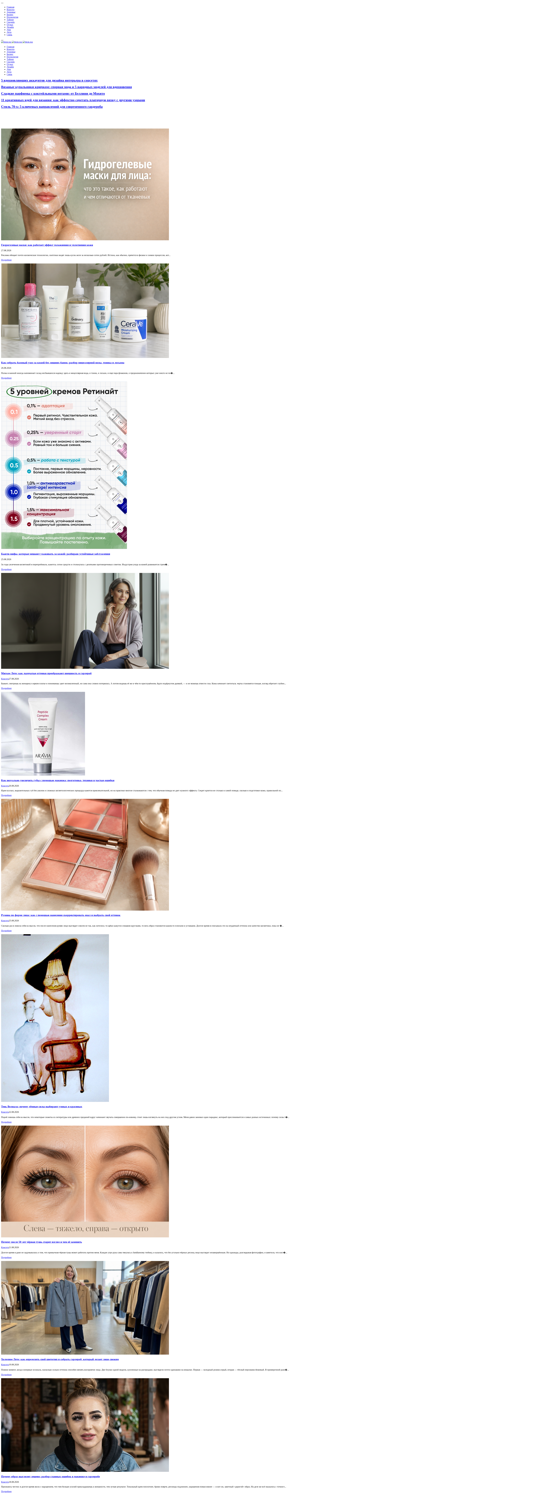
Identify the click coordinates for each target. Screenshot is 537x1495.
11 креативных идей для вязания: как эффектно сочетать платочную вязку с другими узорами (73, 100)
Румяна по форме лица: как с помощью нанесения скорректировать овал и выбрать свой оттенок (60, 915)
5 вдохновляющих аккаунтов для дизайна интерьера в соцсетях (49, 80)
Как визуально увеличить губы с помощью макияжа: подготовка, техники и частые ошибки (57, 780)
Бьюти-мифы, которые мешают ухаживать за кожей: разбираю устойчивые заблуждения (55, 553)
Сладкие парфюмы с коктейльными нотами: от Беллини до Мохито (53, 93)
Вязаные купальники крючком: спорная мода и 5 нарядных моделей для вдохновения (66, 87)
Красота (5, 679)
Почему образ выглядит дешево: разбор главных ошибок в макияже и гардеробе (50, 1476)
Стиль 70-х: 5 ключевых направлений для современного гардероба (52, 106)
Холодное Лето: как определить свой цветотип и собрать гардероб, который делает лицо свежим (60, 1359)
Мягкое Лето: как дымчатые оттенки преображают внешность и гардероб (46, 673)
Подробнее (6, 260)
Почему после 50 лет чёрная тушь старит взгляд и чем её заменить (41, 1241)
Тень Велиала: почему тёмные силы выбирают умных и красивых (41, 1106)
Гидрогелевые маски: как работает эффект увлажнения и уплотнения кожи (47, 245)
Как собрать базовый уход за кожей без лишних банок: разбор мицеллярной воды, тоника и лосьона (62, 362)
